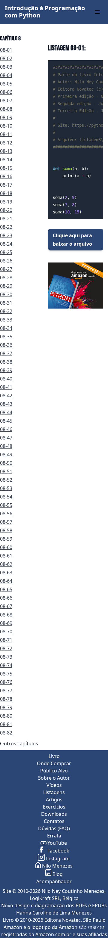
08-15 (6, 168)
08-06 (6, 92)
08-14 (6, 159)
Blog (57, 874)
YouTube (57, 843)
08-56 (6, 513)
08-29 (6, 286)
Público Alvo (54, 770)
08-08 (6, 109)
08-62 (6, 564)
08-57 (6, 522)
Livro (54, 756)
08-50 (6, 463)
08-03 (6, 67)
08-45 (6, 421)
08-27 (6, 269)
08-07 (6, 100)
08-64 (6, 581)
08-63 (6, 572)
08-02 (6, 58)
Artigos (54, 799)
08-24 (6, 244)
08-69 (6, 623)
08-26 (6, 260)
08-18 (6, 193)
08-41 (6, 387)
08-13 (6, 151)
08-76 (6, 682)
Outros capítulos (19, 743)
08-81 (6, 724)
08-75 (6, 673)
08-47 (6, 437)
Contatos (54, 821)
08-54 (6, 496)
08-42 (6, 395)
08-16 (6, 176)
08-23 (6, 235)
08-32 (6, 311)
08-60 (6, 547)
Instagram (58, 858)
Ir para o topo (91, 927)
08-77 (6, 690)
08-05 (6, 83)
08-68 (6, 614)
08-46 (6, 429)
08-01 (6, 50)
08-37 (6, 353)
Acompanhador (54, 881)
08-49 (6, 454)
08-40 (6, 378)
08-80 (6, 716)
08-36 (6, 345)
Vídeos (54, 785)
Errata (54, 835)
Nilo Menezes (57, 865)
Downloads (54, 814)
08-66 (6, 598)
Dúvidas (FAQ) (54, 828)
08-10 (6, 126)
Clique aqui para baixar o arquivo (72, 239)
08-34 (6, 328)
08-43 (6, 404)
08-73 (6, 657)
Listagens (54, 792)
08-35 (6, 336)
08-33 (6, 319)
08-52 (6, 480)
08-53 (6, 488)
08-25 (6, 252)
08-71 (6, 640)
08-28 (6, 277)
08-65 (6, 589)
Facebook (57, 850)
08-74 (6, 665)
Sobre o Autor (54, 778)
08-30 (6, 294)
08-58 (6, 530)
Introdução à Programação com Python (45, 11)
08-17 (6, 185)
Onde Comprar (54, 763)
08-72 (6, 648)
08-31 (6, 303)
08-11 (6, 134)
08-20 (6, 210)
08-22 (6, 227)
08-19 (6, 201)
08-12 (6, 142)
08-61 (6, 555)
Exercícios (54, 806)
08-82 (6, 732)
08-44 (6, 412)
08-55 (6, 505)
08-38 (6, 362)
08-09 (6, 117)
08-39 (6, 370)
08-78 (6, 699)
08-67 (6, 606)
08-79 (6, 707)
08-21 (6, 218)
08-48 (6, 446)
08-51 (6, 471)
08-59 (6, 539)
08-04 (6, 75)
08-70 (6, 631)
